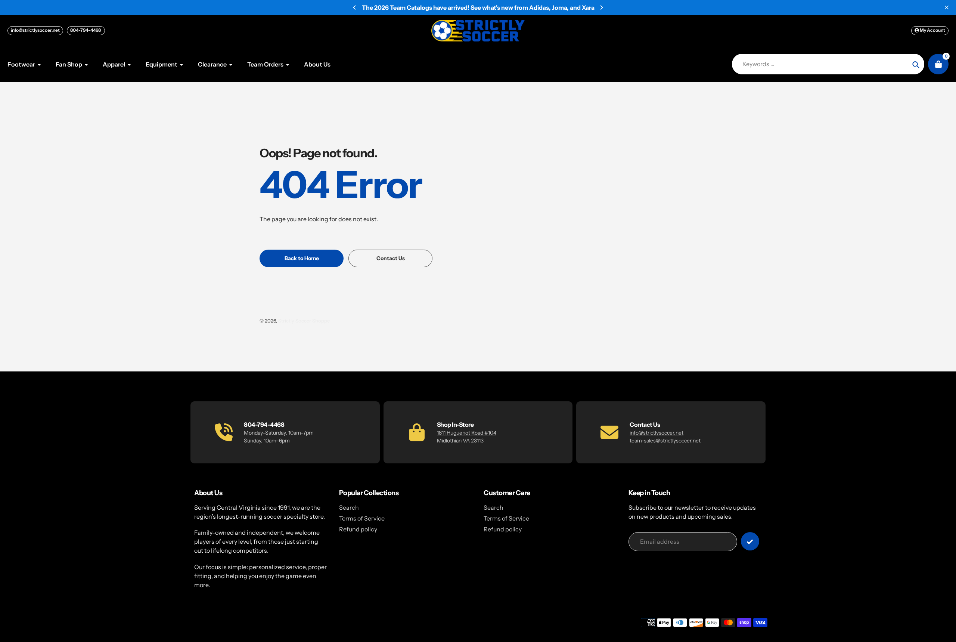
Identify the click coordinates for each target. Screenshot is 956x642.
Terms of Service (362, 518)
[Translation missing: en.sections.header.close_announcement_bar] (946, 7)
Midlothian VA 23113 (460, 440)
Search (349, 507)
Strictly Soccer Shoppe (304, 321)
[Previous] (354, 7)
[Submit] (750, 541)
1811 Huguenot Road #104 (466, 432)
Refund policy (358, 529)
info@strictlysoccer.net (35, 30)
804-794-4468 (86, 30)
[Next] (601, 7)
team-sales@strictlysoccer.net (665, 440)
